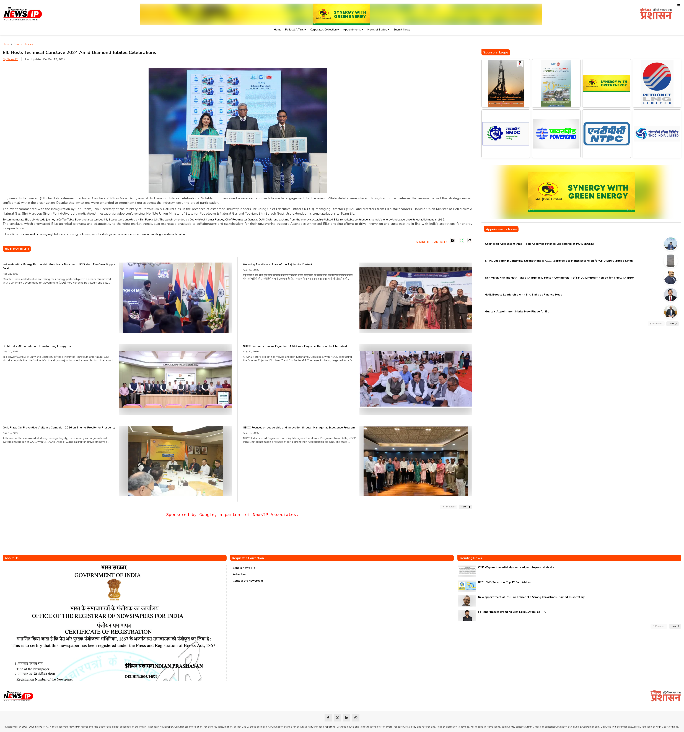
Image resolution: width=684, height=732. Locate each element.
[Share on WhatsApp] (461, 240)
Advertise (239, 574)
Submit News (401, 30)
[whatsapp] (355, 717)
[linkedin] (346, 717)
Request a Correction (248, 558)
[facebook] (328, 717)
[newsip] (23, 14)
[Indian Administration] (655, 14)
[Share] (469, 240)
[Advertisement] (67, 533)
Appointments (352, 30)
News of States (377, 30)
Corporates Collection (323, 30)
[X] (452, 240)
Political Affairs (294, 30)
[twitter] (337, 717)
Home (277, 30)
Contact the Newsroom (248, 581)
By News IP (10, 59)
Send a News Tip (244, 568)
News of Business (24, 44)
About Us (11, 558)
